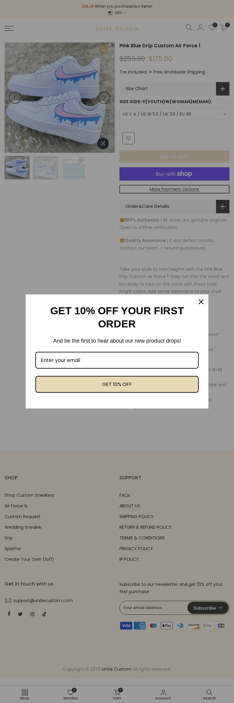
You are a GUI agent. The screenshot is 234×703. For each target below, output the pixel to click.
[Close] (201, 301)
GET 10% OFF (117, 384)
